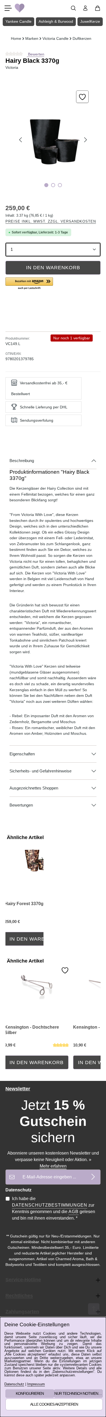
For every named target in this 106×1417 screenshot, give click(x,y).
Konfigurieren (30, 1393)
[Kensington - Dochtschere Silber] (36, 983)
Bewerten (35, 54)
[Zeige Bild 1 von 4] (46, 185)
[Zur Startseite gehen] (19, 8)
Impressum (36, 1384)
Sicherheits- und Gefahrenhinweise (40, 771)
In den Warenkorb (53, 267)
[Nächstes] (85, 139)
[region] (53, 140)
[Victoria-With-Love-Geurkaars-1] (53, 140)
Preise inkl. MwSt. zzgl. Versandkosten (50, 221)
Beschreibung (22, 461)
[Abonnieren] (93, 1177)
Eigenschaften (22, 754)
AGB (73, 1211)
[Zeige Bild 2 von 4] (53, 185)
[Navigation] (8, 8)
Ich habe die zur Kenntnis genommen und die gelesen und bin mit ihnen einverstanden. (53, 1208)
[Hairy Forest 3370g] (36, 860)
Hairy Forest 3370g (24, 903)
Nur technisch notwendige (78, 1393)
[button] (29, 283)
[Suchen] (73, 8)
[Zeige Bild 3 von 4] (60, 185)
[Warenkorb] (97, 8)
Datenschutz (14, 1384)
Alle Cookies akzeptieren (54, 1404)
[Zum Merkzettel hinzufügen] (82, 96)
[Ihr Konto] (85, 8)
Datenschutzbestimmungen (49, 1205)
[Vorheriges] (21, 139)
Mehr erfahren (53, 1166)
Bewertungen (21, 805)
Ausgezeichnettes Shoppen (34, 788)
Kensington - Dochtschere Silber (32, 1030)
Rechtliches (19, 1295)
